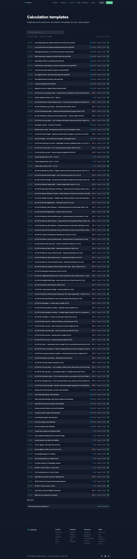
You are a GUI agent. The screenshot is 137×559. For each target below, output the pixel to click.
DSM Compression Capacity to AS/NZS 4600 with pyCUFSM (53, 56)
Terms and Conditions (53, 556)
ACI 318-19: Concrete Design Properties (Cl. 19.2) (49, 362)
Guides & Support (89, 538)
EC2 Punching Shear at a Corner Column (47, 472)
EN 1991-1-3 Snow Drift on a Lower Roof (47, 467)
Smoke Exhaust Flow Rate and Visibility (47, 440)
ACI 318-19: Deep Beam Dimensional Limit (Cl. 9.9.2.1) (50, 271)
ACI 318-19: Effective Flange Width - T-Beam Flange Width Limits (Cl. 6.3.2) (57, 184)
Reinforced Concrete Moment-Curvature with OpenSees (51, 390)
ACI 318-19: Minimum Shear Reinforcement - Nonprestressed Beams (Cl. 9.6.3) (58, 257)
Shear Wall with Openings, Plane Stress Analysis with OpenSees (54, 399)
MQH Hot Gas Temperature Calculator (46, 495)
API (56, 543)
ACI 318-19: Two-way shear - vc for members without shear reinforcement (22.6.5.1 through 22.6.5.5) (63, 367)
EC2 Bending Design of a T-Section (45, 454)
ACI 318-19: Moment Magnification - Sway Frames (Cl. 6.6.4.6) (53, 211)
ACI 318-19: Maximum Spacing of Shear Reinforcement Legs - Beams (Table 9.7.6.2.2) (60, 266)
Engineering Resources (87, 535)
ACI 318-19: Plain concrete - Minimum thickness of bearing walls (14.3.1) (56, 321)
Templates (72, 2)
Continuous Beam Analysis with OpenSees (47, 413)
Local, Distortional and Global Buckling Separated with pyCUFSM (54, 47)
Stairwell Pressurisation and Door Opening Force (49, 477)
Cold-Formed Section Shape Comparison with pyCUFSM (52, 70)
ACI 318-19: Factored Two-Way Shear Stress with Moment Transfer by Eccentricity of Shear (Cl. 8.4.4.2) (63, 230)
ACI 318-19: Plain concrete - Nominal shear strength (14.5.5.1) (53, 335)
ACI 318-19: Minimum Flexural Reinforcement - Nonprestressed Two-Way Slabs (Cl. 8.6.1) (61, 239)
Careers (100, 537)
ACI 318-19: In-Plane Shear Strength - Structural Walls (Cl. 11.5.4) (54, 289)
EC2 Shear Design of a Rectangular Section (48, 463)
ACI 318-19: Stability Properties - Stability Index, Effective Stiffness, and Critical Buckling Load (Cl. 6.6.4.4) (63, 198)
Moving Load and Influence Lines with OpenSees (49, 408)
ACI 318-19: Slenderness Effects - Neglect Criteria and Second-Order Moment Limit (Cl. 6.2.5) (63, 170)
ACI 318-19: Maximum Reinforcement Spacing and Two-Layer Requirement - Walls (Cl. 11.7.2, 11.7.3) (63, 294)
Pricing (78, 2)
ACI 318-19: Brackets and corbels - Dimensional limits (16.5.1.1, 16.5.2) (55, 106)
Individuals (73, 541)
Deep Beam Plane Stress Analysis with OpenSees (49, 403)
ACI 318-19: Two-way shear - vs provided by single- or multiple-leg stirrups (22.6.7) (60, 371)
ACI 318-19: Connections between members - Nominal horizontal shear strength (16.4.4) (61, 353)
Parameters (58, 532)
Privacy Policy (63, 556)
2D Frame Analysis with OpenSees (45, 422)
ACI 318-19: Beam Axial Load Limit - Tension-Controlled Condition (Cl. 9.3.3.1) (58, 243)
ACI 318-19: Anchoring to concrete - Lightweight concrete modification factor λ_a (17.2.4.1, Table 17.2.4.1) (63, 143)
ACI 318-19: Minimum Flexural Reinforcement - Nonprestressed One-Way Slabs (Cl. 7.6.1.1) (61, 216)
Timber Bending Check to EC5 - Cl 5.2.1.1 (47, 161)
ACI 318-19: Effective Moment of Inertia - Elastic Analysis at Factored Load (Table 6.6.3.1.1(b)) (62, 193)
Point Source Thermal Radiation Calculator (48, 490)
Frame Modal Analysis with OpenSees (46, 417)
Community (87, 543)
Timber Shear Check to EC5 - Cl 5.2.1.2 (46, 166)
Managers (72, 534)
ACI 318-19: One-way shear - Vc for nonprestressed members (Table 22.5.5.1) (57, 148)
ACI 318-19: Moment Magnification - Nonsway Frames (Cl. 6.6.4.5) (54, 202)
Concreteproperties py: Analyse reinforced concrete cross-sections (55, 42)
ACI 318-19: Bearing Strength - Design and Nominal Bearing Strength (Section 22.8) (59, 111)
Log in (102, 2)
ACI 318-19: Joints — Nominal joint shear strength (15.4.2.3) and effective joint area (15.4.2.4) (62, 344)
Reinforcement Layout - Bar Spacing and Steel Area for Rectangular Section (57, 129)
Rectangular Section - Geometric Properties (48, 125)
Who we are (101, 532)
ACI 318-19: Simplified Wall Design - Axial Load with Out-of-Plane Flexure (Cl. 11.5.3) (60, 280)
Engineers (72, 532)
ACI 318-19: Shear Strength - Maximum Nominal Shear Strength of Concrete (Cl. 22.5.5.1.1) (61, 134)
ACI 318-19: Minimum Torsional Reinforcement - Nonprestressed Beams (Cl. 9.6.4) (59, 262)
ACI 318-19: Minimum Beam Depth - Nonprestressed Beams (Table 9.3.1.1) (56, 248)
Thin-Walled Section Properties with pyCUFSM (49, 79)
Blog (99, 534)
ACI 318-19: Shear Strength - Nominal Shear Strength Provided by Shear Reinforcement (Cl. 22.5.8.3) (63, 180)
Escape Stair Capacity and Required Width (47, 431)
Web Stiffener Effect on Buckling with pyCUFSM (49, 61)
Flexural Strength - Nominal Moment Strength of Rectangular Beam (55, 138)
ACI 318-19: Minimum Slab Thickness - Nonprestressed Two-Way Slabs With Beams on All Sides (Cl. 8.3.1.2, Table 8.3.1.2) (63, 225)
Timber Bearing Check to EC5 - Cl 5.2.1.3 (47, 157)
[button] (36, 36)
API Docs (86, 540)
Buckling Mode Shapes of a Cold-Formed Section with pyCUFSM (54, 52)
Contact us (101, 539)
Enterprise (72, 537)
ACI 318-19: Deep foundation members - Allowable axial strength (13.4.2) (56, 307)
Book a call (101, 541)
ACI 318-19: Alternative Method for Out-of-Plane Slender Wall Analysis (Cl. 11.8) (58, 298)
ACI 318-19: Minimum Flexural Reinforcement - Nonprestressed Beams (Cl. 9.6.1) (59, 253)
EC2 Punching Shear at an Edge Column (47, 458)
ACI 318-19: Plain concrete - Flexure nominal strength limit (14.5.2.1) (55, 152)
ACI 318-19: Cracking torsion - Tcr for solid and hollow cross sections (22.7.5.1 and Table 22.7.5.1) (63, 381)
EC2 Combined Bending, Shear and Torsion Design (50, 435)
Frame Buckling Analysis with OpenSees (47, 394)
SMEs (71, 539)
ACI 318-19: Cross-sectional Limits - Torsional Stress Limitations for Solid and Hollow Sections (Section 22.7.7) (63, 93)
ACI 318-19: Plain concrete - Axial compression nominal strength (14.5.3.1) (57, 326)
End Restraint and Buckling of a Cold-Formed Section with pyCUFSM (55, 65)
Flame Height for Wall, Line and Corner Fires (48, 449)
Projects (57, 534)
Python (57, 541)
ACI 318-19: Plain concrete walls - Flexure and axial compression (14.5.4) (56, 330)
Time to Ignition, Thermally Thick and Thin (47, 445)
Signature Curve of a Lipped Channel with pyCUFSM (50, 88)
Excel (56, 539)
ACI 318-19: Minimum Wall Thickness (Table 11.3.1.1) (50, 285)
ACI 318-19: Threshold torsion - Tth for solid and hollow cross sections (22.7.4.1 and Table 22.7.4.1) (63, 376)
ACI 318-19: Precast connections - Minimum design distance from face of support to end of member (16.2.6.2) (63, 349)
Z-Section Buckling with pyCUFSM (45, 84)
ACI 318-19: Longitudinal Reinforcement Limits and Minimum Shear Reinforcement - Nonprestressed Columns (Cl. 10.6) (63, 275)
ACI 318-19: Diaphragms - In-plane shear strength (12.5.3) (52, 303)
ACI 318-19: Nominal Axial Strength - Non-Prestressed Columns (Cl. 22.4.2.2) (58, 175)
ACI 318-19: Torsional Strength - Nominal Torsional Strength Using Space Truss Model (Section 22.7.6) (63, 385)
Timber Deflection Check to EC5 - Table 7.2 (47, 97)
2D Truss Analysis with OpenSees (45, 426)
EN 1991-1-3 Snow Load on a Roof (45, 486)
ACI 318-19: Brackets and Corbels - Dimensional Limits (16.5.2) (53, 358)
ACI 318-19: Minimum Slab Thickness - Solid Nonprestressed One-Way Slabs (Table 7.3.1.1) (61, 207)
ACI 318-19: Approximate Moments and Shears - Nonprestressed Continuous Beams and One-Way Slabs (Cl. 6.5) (63, 189)
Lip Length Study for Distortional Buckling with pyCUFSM (52, 74)
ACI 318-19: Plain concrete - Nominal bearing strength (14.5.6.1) (53, 339)
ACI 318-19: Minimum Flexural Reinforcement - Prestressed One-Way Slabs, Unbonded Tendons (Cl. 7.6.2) (63, 102)
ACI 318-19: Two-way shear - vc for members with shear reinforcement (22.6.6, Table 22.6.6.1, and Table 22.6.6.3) (63, 120)
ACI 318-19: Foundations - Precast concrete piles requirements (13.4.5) (56, 317)
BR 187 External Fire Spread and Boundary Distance (50, 481)
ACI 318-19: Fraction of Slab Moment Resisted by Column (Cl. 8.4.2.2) (55, 234)
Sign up (109, 2)
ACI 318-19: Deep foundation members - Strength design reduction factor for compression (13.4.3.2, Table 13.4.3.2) (63, 312)
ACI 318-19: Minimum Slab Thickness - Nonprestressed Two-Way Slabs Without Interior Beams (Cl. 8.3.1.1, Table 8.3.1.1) (63, 221)
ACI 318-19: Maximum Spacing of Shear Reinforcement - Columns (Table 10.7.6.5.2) (59, 116)
